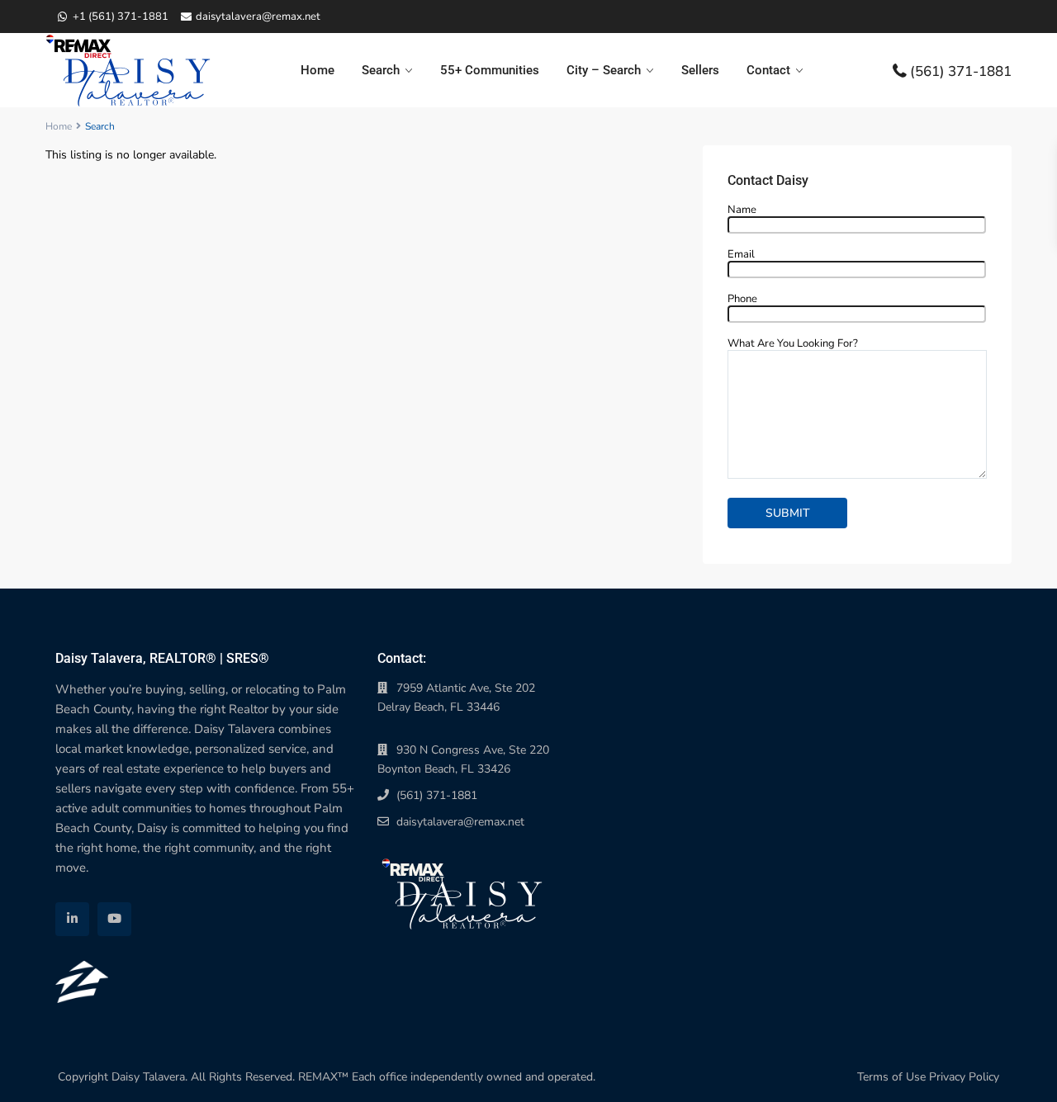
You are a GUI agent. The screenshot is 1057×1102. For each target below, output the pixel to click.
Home (317, 70)
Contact (768, 70)
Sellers (700, 70)
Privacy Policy (964, 1077)
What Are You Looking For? (793, 344)
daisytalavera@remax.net (460, 822)
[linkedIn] (72, 919)
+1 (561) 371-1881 (120, 16)
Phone (742, 299)
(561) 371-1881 (961, 70)
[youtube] (114, 919)
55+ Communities (489, 70)
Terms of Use (891, 1077)
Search (381, 70)
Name (742, 210)
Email (741, 255)
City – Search (603, 70)
